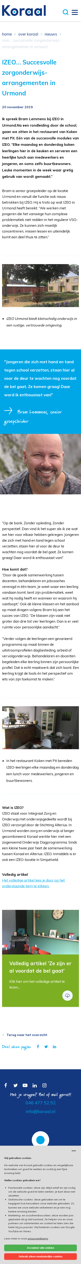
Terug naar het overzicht (26, 1035)
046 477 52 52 (41, 1102)
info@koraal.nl (40, 1111)
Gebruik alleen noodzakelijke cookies (41, 1256)
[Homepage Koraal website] (24, 10)
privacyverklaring (38, 1238)
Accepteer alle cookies (40, 1247)
